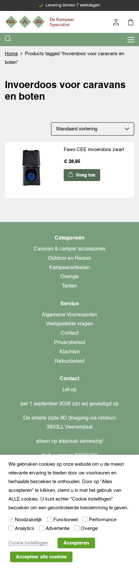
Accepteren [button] (76, 543)
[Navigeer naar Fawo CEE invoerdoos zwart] (32, 170)
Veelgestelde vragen (69, 324)
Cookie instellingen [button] (28, 543)
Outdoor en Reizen (69, 258)
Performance (102, 519)
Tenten (69, 286)
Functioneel (65, 519)
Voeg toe (84, 175)
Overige (69, 276)
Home (11, 53)
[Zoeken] (8, 39)
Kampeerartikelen (69, 267)
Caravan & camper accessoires (69, 249)
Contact (70, 333)
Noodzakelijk (28, 519)
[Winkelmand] (131, 23)
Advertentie (58, 528)
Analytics (24, 528)
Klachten (69, 352)
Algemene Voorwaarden (69, 315)
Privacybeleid (69, 342)
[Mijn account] (116, 23)
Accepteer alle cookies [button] (41, 556)
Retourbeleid (69, 361)
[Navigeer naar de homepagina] (40, 21)
